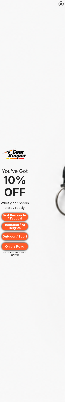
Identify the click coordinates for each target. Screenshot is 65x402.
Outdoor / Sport (15, 236)
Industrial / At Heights (14, 226)
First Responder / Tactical (15, 216)
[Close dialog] (61, 4)
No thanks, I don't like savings (14, 253)
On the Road (14, 246)
